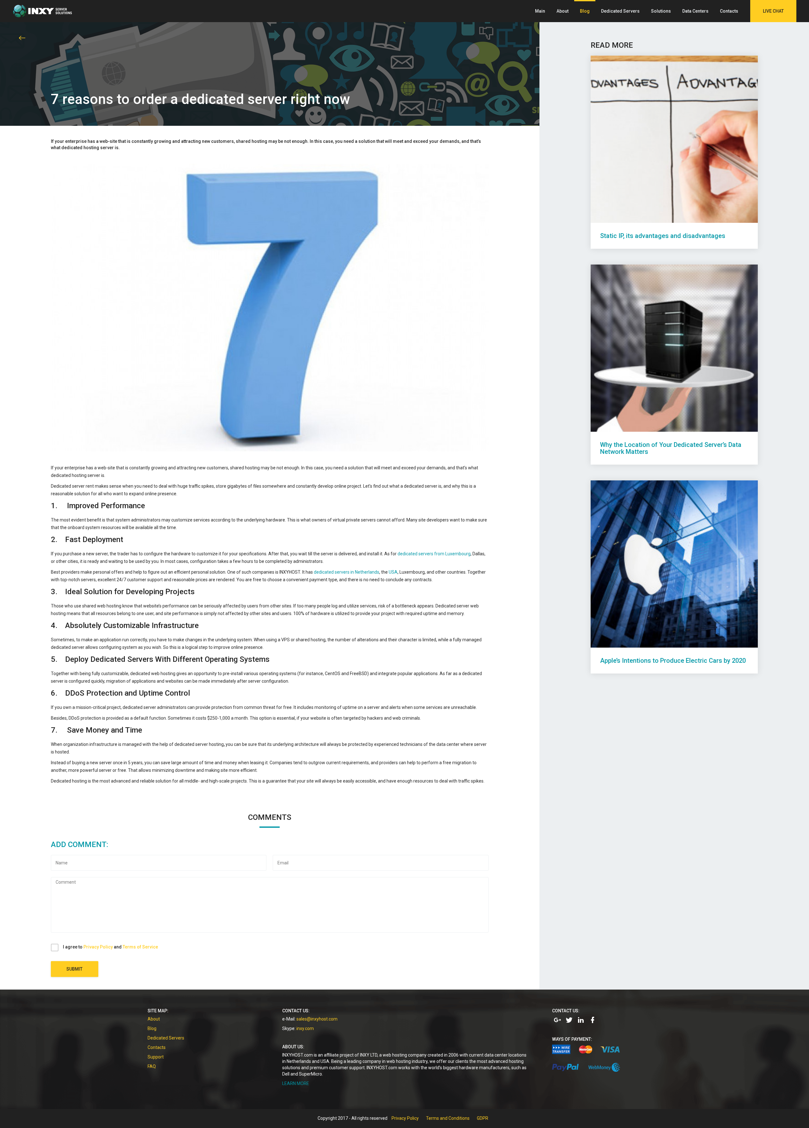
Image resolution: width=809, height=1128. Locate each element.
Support (156, 1056)
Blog (585, 11)
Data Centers (695, 11)
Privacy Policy (98, 946)
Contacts (729, 11)
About (563, 11)
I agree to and (110, 946)
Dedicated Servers (620, 11)
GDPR (482, 1118)
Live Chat (773, 11)
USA (393, 572)
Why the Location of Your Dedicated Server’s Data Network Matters (670, 448)
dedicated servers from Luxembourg (434, 553)
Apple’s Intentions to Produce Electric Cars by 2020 (673, 660)
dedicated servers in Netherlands (346, 572)
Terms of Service (140, 946)
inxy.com (305, 1028)
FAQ (152, 1066)
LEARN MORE (295, 1083)
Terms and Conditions (448, 1118)
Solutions (661, 11)
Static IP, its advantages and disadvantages (662, 236)
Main (540, 11)
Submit (74, 969)
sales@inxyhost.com (317, 1018)
